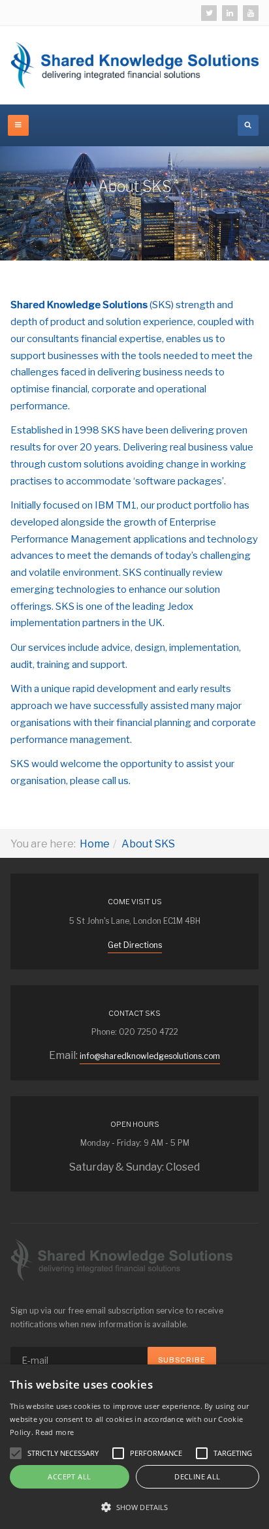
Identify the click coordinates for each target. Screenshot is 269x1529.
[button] (134, 1507)
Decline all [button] (197, 1476)
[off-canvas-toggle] (18, 125)
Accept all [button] (69, 1476)
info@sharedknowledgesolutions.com (150, 1056)
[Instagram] (230, 13)
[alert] (134, 1446)
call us (115, 781)
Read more (54, 1432)
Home (95, 844)
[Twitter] (209, 13)
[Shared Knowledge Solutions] (134, 65)
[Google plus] (251, 13)
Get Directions (135, 945)
